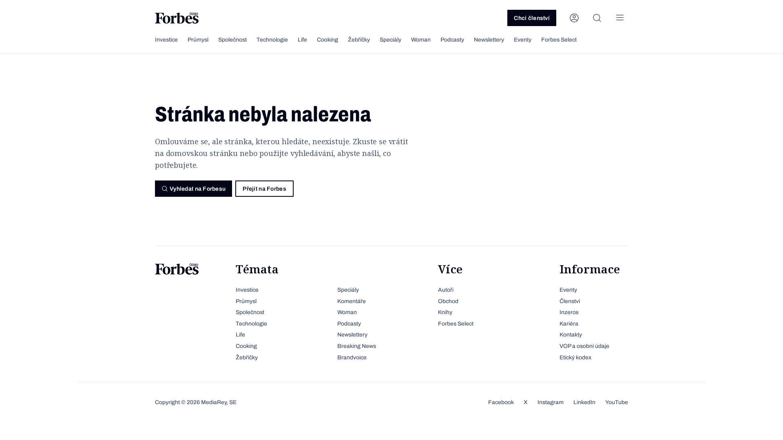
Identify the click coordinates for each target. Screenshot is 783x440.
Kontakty (571, 335)
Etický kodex (575, 357)
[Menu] (620, 18)
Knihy (445, 312)
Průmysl (198, 40)
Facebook (501, 402)
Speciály (390, 40)
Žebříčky (359, 40)
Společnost (232, 40)
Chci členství (532, 18)
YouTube (616, 402)
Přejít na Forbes (264, 189)
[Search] (597, 18)
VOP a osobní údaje (584, 346)
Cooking (327, 40)
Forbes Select (559, 40)
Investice (166, 40)
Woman (421, 40)
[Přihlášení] (574, 18)
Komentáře (351, 301)
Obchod (448, 301)
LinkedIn (584, 402)
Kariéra (569, 324)
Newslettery (489, 40)
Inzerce (569, 312)
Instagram (550, 402)
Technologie (272, 40)
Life (302, 40)
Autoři (445, 290)
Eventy (522, 40)
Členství (570, 301)
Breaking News (356, 346)
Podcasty (452, 40)
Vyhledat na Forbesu (198, 189)
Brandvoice (352, 357)
